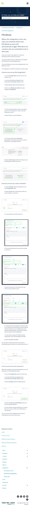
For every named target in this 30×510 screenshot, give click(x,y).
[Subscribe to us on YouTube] (27, 496)
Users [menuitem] (3, 479)
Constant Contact (6, 435)
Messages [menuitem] (4, 453)
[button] (27, 450)
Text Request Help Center (8, 27)
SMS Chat (4, 446)
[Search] (27, 18)
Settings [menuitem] (4, 462)
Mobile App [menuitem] (7, 476)
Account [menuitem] (4, 485)
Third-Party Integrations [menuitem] (10, 473)
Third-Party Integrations (7, 30)
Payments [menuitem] (4, 459)
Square (3, 432)
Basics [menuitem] (4, 450)
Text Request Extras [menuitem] (8, 470)
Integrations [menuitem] (5, 467)
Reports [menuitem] (4, 464)
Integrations (19, 27)
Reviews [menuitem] (4, 488)
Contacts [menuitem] (4, 456)
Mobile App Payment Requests (8, 439)
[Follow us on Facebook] (18, 496)
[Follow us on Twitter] (27, 499)
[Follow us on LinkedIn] (24, 496)
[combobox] (14, 18)
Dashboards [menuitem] (5, 482)
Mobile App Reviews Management (9, 442)
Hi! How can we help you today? (13, 15)
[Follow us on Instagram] (21, 496)
